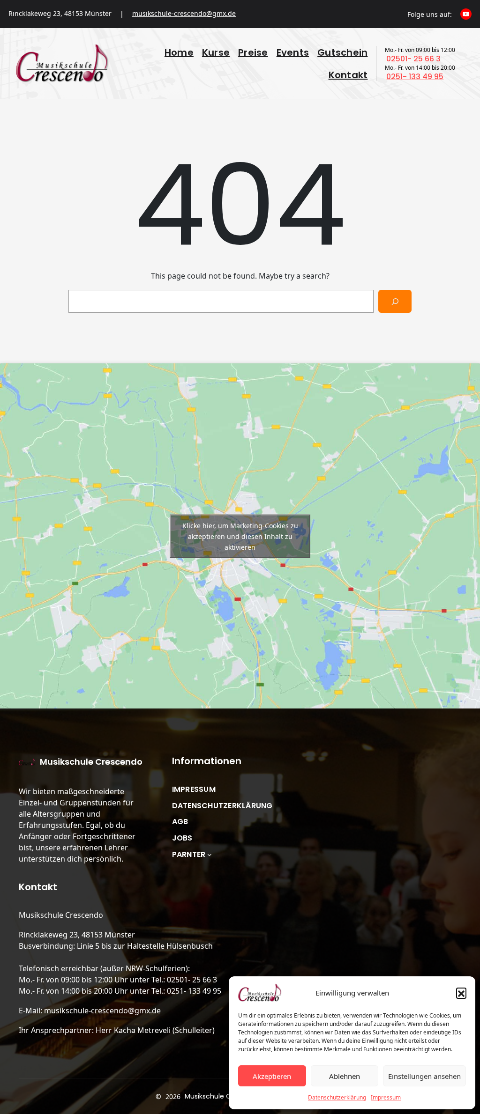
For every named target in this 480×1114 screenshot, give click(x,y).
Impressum (386, 1097)
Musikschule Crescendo (91, 761)
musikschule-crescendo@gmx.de (184, 13)
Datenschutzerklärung (337, 1097)
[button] (461, 992)
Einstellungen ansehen (424, 1076)
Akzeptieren (272, 1076)
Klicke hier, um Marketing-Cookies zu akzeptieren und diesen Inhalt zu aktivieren (240, 536)
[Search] (395, 301)
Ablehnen (344, 1076)
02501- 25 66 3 (413, 58)
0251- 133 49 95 (414, 76)
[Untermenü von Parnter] (209, 854)
